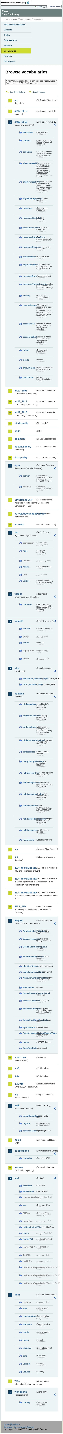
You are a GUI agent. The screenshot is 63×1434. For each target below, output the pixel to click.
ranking (26, 295)
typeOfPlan (28, 377)
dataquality (21, 457)
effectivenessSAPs (29, 182)
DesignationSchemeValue (29, 947)
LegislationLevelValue (29, 972)
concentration (29, 1316)
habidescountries (29, 773)
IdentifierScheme (29, 966)
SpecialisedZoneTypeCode (29, 1020)
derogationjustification (29, 761)
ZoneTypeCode (29, 1048)
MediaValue (28, 987)
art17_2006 (21, 390)
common (20, 439)
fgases (18, 594)
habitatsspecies (29, 830)
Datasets (8, 30)
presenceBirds (29, 276)
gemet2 (19, 621)
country (26, 1402)
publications (22, 1150)
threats (26, 350)
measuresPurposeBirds (29, 237)
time (25, 1356)
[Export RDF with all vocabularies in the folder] (55, 125)
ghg (17, 668)
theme (26, 1042)
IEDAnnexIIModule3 (25, 878)
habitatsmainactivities (29, 794)
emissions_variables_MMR (29, 679)
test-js (26, 1233)
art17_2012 (21, 401)
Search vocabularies (17, 92)
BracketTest (28, 1191)
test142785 (28, 1239)
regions (26, 1123)
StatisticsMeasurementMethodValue (29, 1033)
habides (19, 693)
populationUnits (29, 265)
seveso (19, 1167)
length (26, 1332)
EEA (16, 2)
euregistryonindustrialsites (25, 513)
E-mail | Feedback (12, 1424)
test (17, 1178)
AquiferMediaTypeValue (29, 931)
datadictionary (23, 446)
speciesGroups (29, 1131)
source (26, 643)
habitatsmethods (29, 805)
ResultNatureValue (29, 1008)
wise (17, 1381)
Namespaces (10, 61)
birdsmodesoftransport (29, 740)
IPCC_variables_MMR (29, 684)
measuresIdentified (29, 218)
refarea (26, 567)
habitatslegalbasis (29, 782)
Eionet (15, 19)
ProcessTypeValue (29, 1001)
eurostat (19, 524)
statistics (27, 1348)
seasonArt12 (29, 324)
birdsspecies (29, 752)
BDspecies (28, 132)
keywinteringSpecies (29, 198)
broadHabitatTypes (29, 1116)
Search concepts (39, 92)
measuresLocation (29, 228)
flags (25, 551)
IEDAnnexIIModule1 (25, 868)
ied (16, 857)
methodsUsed (29, 257)
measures (27, 208)
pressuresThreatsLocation (29, 284)
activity (26, 476)
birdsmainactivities (29, 716)
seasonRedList (29, 337)
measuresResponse (29, 247)
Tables (7, 35)
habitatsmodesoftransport (29, 819)
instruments (28, 840)
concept (26, 628)
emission (27, 1324)
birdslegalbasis (29, 704)
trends (26, 360)
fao (16, 532)
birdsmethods (29, 727)
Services (8, 56)
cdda (17, 431)
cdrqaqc (27, 140)
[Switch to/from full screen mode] (45, 6)
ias (16, 849)
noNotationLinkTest (29, 1227)
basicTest (27, 1186)
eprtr (17, 465)
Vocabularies (10, 51)
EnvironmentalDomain (29, 956)
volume (26, 1372)
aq (16, 100)
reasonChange (29, 305)
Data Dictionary (26, 19)
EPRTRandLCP (24, 499)
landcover (20, 1057)
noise (18, 1140)
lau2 (17, 1076)
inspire (18, 920)
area (25, 1308)
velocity (26, 1364)
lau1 (17, 1068)
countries (27, 152)
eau (24, 1205)
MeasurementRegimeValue (29, 978)
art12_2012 (21, 111)
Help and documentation (14, 24)
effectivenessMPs (29, 163)
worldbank (21, 1392)
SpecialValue (29, 1027)
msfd (17, 1105)
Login (40, 7)
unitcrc (26, 581)
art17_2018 (21, 412)
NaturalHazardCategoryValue (29, 993)
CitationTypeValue (29, 939)
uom (17, 1294)
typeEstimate (29, 368)
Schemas (8, 45)
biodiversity (21, 423)
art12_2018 (21, 122)
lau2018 (19, 1083)
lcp (16, 1094)
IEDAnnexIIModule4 (25, 892)
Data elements (10, 40)
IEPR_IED (20, 906)
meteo (26, 1340)
